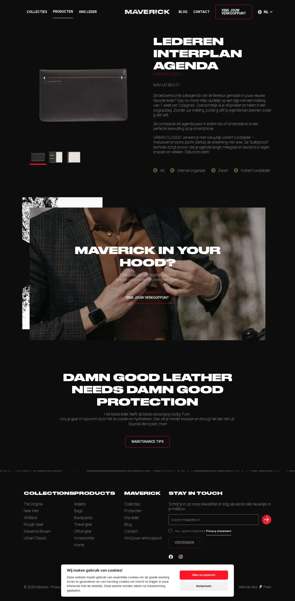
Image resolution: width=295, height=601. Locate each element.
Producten (63, 12)
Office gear (83, 531)
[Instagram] (181, 556)
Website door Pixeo (255, 587)
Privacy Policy (60, 587)
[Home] (147, 12)
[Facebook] (171, 556)
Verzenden (184, 542)
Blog (183, 12)
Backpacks (83, 517)
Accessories (84, 538)
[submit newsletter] (266, 519)
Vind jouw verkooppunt (234, 11)
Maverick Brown (37, 531)
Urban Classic (35, 538)
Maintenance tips (148, 442)
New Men (31, 510)
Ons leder (88, 12)
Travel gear (83, 524)
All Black (30, 517)
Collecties (37, 12)
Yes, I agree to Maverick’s (203, 531)
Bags (78, 510)
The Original (33, 504)
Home (79, 545)
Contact (201, 12)
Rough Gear (33, 524)
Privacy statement (218, 531)
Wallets (80, 504)
